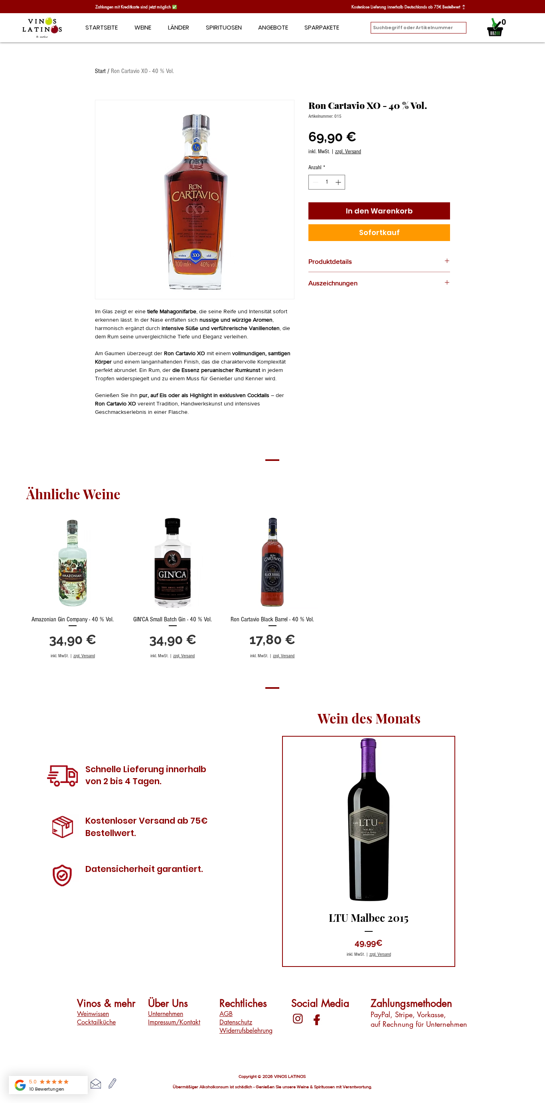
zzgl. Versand (348, 151)
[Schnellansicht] (72, 563)
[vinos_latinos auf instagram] (297, 1018)
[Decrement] (315, 182)
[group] (272, 588)
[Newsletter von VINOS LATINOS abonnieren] (112, 1083)
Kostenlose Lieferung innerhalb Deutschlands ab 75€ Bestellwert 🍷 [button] (408, 7)
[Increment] (339, 182)
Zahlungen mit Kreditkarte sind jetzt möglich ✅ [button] (136, 7)
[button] (178, 27)
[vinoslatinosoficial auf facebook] (315, 1018)
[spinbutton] (327, 182)
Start (100, 71)
